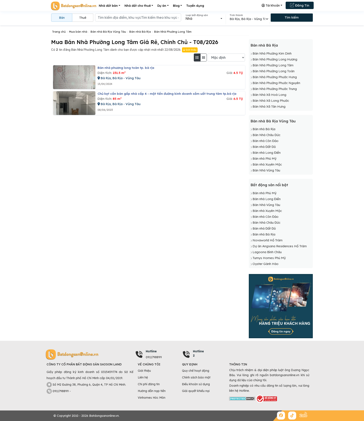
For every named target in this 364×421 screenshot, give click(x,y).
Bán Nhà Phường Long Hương (275, 59)
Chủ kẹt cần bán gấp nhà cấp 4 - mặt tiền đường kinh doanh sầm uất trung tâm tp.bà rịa (167, 94)
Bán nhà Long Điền (267, 153)
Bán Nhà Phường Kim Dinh (272, 53)
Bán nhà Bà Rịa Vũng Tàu (273, 121)
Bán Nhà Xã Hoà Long (269, 95)
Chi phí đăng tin (149, 384)
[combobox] (204, 18)
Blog (176, 6)
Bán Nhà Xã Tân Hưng (269, 106)
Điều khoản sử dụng (196, 384)
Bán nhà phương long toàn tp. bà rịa (126, 68)
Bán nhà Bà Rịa (264, 45)
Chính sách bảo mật (196, 377)
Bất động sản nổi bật (269, 185)
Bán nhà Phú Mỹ (264, 158)
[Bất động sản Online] (73, 6)
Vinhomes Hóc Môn (151, 398)
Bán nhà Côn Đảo (265, 141)
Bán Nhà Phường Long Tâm (273, 65)
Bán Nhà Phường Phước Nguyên (276, 83)
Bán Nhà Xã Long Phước (271, 101)
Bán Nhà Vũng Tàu (266, 170)
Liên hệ (143, 377)
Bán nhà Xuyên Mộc (267, 164)
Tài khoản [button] (272, 5)
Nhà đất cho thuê (137, 6)
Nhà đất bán (108, 6)
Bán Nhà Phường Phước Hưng (275, 77)
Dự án (161, 6)
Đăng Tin (301, 5)
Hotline (151, 351)
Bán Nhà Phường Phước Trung (275, 89)
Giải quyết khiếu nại (196, 391)
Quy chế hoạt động (195, 371)
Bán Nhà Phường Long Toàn (273, 71)
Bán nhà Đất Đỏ (264, 147)
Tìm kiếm (292, 17)
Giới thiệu (191, 49)
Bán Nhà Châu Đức (266, 135)
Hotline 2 (198, 353)
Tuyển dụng (195, 6)
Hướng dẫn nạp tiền (152, 391)
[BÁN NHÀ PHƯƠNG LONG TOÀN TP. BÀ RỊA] (74, 77)
